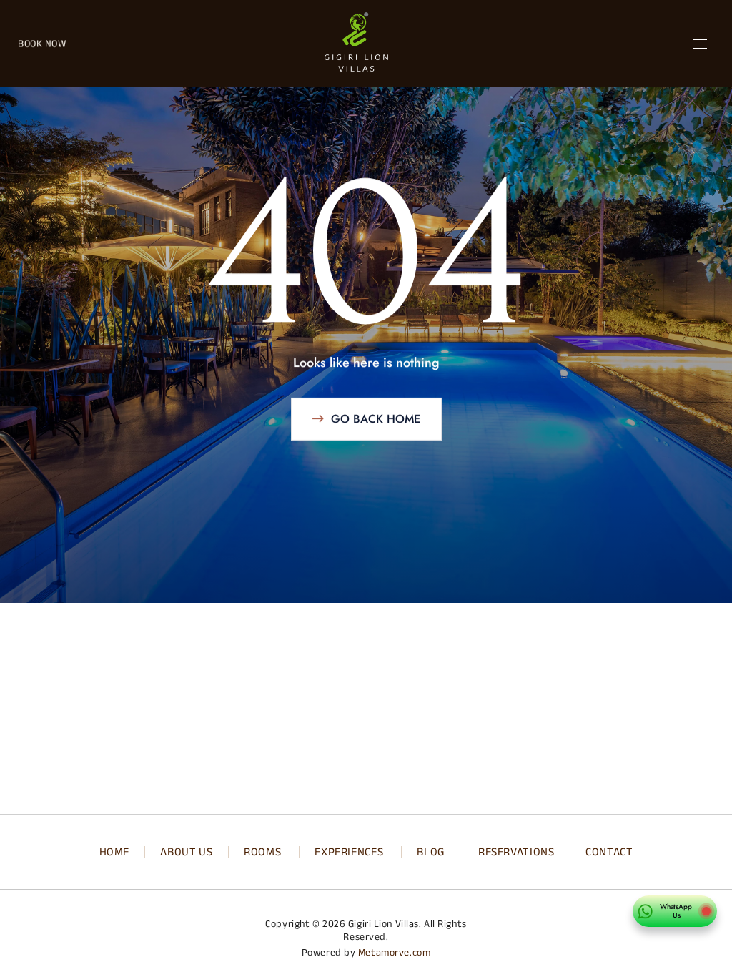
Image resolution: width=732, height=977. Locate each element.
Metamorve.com (394, 952)
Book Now (42, 43)
